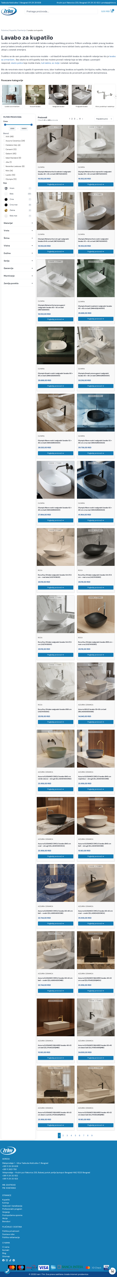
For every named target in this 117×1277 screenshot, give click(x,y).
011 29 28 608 (34, 2)
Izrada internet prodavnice (76, 1274)
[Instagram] (7, 1260)
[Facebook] (3, 1260)
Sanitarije (22, 30)
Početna (4, 30)
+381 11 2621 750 (9, 1169)
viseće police (17, 63)
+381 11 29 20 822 (10, 1175)
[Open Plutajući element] (7, 1271)
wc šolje (55, 63)
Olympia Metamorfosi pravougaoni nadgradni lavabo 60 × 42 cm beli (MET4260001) (51, 307)
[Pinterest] (14, 1260)
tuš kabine (46, 63)
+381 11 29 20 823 (10, 1178)
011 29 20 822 (93, 2)
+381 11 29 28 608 (10, 1166)
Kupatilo (13, 30)
